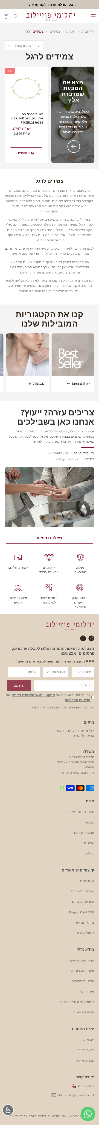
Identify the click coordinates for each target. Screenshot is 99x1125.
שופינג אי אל (85, 1060)
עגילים (89, 853)
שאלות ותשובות (82, 891)
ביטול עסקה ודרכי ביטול (77, 1002)
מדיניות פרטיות (83, 981)
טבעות (38, 383)
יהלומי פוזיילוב (49, 1116)
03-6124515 (86, 1086)
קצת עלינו (87, 881)
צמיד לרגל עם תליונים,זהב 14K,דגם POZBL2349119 (27, 118)
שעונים (89, 843)
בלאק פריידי (85, 1050)
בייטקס (12, 1116)
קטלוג (70, 31)
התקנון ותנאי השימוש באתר (33, 695)
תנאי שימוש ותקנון (80, 960)
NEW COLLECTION (81, 812)
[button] (93, 16)
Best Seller (81, 383)
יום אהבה (87, 1040)
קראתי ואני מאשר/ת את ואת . (48, 697)
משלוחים (87, 991)
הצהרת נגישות (83, 1012)
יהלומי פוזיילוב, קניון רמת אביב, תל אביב (75, 733)
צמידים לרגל (34, 31)
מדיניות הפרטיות (77, 700)
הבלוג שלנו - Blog (81, 912)
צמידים (54, 31)
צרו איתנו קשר (84, 922)
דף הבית (87, 31)
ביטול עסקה (85, 933)
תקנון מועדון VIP (82, 971)
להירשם (19, 685)
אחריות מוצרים (83, 901)
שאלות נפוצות (49, 538)
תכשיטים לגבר (83, 833)
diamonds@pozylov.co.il (76, 1095)
